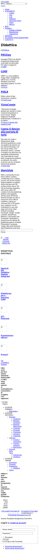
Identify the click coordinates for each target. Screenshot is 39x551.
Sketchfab (7, 170)
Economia (13, 462)
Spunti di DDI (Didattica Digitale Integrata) (5, 272)
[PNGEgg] (5, 50)
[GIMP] (4, 67)
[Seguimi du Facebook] (19, 515)
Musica (11, 24)
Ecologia (16, 430)
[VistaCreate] (6, 100)
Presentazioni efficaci (7, 337)
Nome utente (7, 529)
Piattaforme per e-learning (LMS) (6, 296)
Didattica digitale (15, 30)
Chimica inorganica (17, 441)
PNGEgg (6, 54)
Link (10, 17)
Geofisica (16, 457)
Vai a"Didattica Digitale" (5, 362)
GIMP (4, 71)
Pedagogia (13, 466)
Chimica (12, 438)
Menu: (3, 4)
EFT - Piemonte (5, 318)
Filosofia (12, 464)
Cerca (3, 232)
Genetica (16, 434)
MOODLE (8, 36)
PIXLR (4, 91)
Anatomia (16, 419)
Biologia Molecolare (17, 425)
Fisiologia (17, 432)
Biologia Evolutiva (16, 422)
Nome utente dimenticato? (14, 548)
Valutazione (13, 34)
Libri (10, 15)
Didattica (8, 28)
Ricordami (9, 537)
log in (3, 6)
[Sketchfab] (5, 166)
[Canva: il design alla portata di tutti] (11, 124)
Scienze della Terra (12, 451)
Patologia (16, 436)
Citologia (16, 428)
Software (12, 19)
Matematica (13, 411)
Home (7, 9)
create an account (18, 523)
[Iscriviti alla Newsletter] (5, 241)
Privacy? (4, 355)
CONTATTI (9, 40)
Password (6, 533)
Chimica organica (16, 444)
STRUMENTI (10, 11)
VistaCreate (8, 104)
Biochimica (17, 447)
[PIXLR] (4, 87)
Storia (11, 470)
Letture (11, 13)
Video (11, 23)
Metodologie (13, 32)
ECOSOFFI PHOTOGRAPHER (16, 38)
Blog (6, 26)
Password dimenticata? (13, 546)
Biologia (12, 417)
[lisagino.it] (29, 511)
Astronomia (17, 455)
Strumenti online (15, 21)
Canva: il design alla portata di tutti (10, 131)
